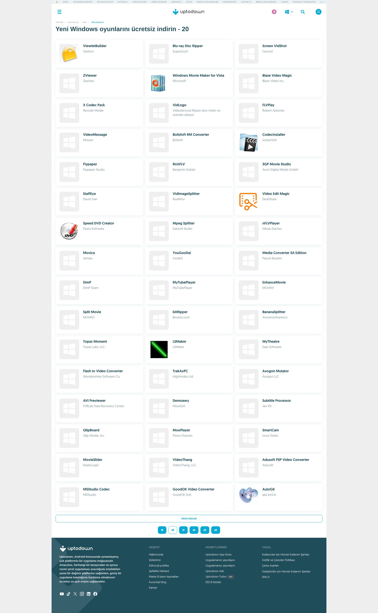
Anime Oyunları (159, 2)
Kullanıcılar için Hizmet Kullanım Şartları (285, 554)
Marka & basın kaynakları (164, 576)
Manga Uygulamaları (207, 2)
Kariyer (153, 587)
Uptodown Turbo (219, 576)
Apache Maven (139, 2)
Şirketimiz (155, 560)
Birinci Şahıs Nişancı (266, 2)
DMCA (266, 577)
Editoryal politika (159, 565)
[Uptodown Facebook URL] (95, 594)
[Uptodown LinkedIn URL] (88, 594)
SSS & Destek (213, 582)
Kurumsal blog (157, 582)
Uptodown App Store (219, 554)
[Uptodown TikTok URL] (68, 594)
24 (215, 530)
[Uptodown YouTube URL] (61, 594)
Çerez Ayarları (270, 565)
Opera (66, 2)
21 (183, 530)
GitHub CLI (246, 2)
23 (205, 530)
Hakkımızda (156, 554)
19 (162, 530)
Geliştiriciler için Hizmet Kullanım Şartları (286, 571)
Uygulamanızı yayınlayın (220, 560)
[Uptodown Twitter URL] (75, 594)
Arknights (176, 2)
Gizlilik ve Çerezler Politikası (278, 560)
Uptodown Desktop (82, 2)
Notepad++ (123, 2)
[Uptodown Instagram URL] (82, 594)
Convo (284, 2)
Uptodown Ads (215, 571)
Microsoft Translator (304, 2)
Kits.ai (189, 2)
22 (194, 530)
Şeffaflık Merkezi (159, 571)
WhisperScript (230, 2)
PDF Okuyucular (105, 2)
